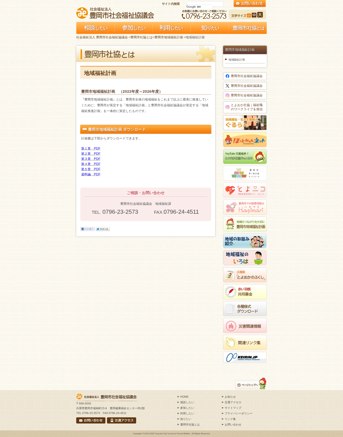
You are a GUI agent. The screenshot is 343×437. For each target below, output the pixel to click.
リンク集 (230, 419)
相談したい (187, 402)
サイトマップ (233, 407)
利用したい (187, 413)
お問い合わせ (233, 424)
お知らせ (230, 396)
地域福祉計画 (236, 59)
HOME (184, 396)
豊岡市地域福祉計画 (168, 37)
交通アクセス (233, 402)
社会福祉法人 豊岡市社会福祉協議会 (115, 13)
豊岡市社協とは (141, 37)
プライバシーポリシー (238, 413)
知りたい (185, 419)
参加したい (187, 407)
